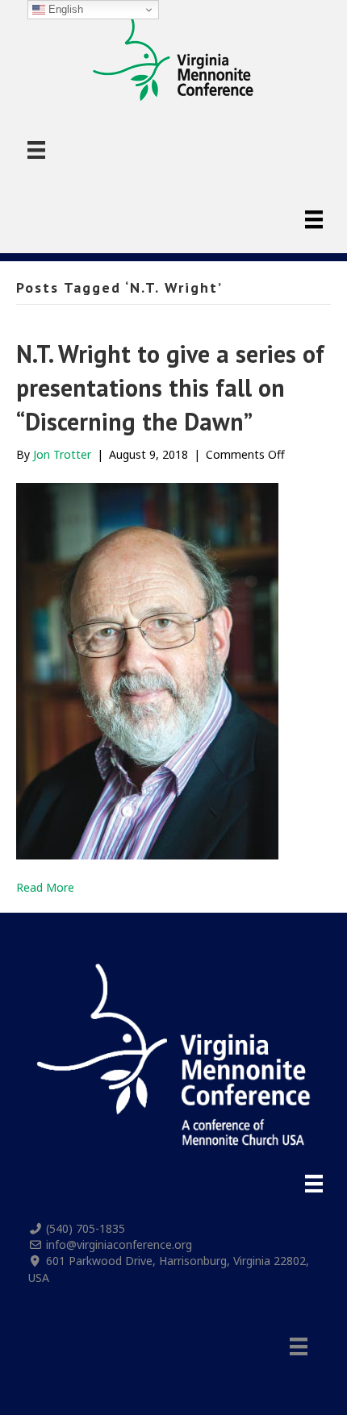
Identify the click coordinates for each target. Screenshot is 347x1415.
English (64, 9)
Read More (45, 887)
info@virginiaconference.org (119, 1244)
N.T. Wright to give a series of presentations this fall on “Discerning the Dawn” (170, 387)
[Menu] (36, 150)
